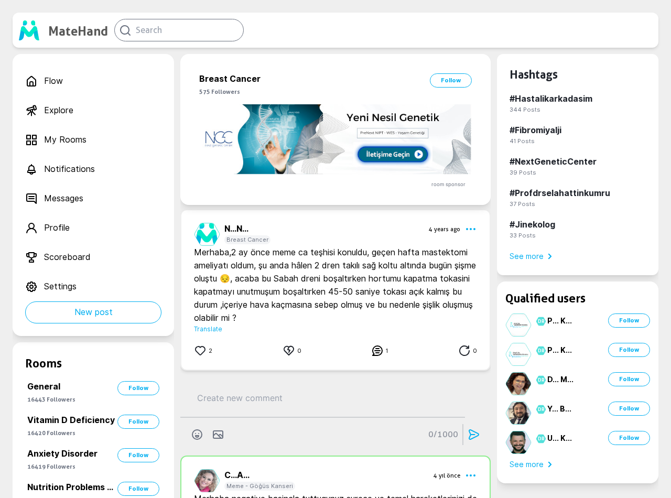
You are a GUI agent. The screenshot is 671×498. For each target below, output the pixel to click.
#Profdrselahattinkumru (560, 193)
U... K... (559, 438)
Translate (208, 329)
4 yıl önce (447, 475)
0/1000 (443, 434)
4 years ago (444, 229)
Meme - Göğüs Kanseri (259, 486)
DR (540, 321)
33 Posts (523, 235)
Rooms (43, 363)
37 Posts (522, 204)
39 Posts (523, 172)
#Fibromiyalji (535, 130)
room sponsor (448, 184)
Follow (138, 388)
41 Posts (522, 141)
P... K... (559, 321)
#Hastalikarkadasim (551, 99)
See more (527, 256)
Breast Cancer (247, 239)
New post (93, 312)
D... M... (560, 379)
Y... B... (559, 409)
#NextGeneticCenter (553, 162)
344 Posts (525, 109)
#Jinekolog (532, 225)
